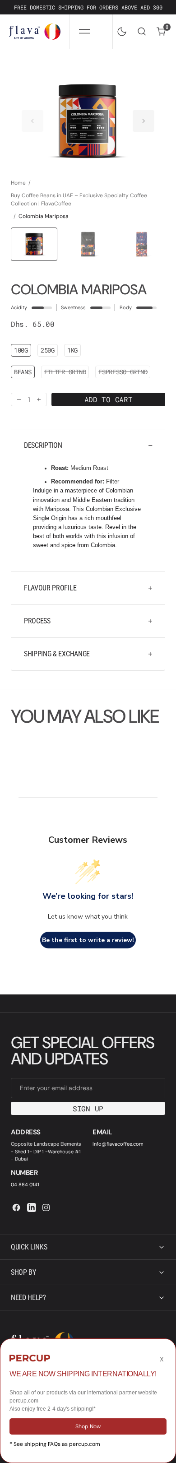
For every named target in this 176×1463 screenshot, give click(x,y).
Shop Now (88, 1426)
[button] (84, 31)
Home (18, 182)
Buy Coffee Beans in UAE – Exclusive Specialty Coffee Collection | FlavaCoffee (79, 199)
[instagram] (46, 1207)
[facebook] (16, 1207)
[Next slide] (143, 121)
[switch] (120, 29)
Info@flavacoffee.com (118, 1144)
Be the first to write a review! (88, 940)
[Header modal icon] (84, 31)
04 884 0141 (25, 1184)
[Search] (141, 31)
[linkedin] (31, 1207)
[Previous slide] (32, 121)
